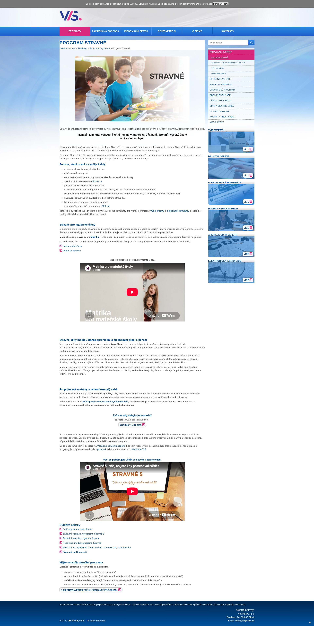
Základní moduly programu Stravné (81, 538)
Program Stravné (219, 57)
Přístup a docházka (220, 100)
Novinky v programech (222, 117)
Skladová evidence (220, 79)
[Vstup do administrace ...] (310, 623)
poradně (102, 449)
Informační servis (136, 31)
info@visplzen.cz (244, 620)
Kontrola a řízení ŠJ (221, 84)
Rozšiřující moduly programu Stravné (82, 543)
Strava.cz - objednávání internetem (228, 63)
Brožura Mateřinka (72, 246)
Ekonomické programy (222, 90)
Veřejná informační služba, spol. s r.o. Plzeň (71, 16)
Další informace (204, 3)
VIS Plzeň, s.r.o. (76, 620)
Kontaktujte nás (130, 425)
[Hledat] (251, 42)
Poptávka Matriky (72, 250)
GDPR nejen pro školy (222, 106)
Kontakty (227, 31)
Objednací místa (218, 73)
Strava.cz (97, 181)
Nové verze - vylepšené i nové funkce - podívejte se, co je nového (97, 547)
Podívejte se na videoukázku (77, 529)
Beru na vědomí (220, 4)
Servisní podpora (219, 111)
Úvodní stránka (67, 48)
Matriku (95, 237)
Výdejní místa (217, 68)
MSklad (106, 206)
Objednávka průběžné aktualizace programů (89, 590)
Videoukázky (217, 122)
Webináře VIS (139, 449)
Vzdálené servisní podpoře (111, 446)
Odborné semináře (220, 95)
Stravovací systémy (100, 48)
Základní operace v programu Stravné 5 (83, 533)
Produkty (75, 31)
